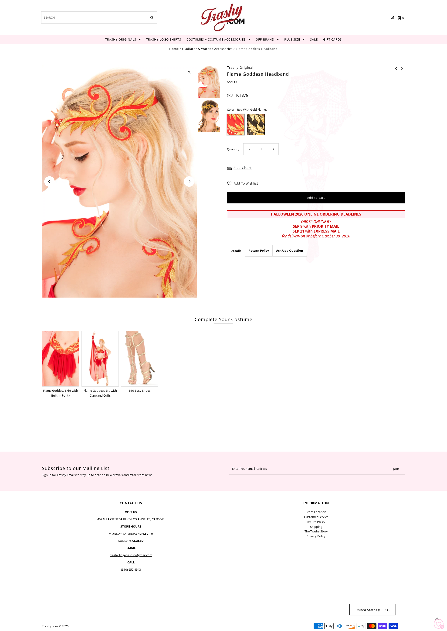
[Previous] (49, 181)
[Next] (189, 181)
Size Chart (243, 167)
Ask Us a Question (289, 250)
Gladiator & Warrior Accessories (207, 49)
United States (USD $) (373, 610)
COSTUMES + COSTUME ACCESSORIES (216, 39)
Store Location (316, 512)
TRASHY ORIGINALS (120, 39)
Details (235, 250)
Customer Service (316, 517)
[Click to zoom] (189, 73)
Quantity (233, 149)
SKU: (230, 95)
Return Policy (258, 250)
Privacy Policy (316, 536)
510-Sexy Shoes (139, 390)
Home (174, 49)
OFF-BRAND (265, 39)
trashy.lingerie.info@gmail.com (131, 555)
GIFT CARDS (332, 39)
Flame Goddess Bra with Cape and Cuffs (100, 393)
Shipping (316, 527)
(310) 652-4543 (131, 569)
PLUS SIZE (292, 39)
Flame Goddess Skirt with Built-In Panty (60, 393)
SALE (314, 39)
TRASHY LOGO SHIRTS (163, 39)
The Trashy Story (316, 531)
